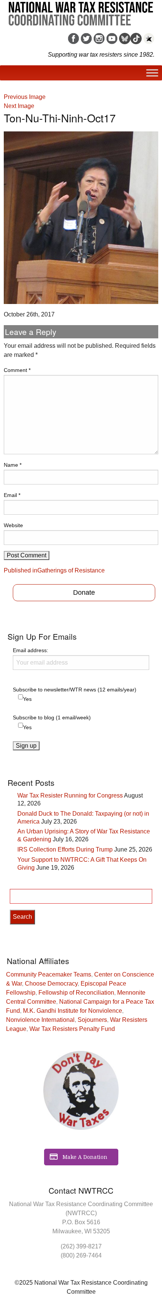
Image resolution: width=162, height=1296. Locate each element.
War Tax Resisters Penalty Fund (72, 1029)
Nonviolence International (40, 1020)
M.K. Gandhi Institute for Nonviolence (72, 1010)
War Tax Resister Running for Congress (70, 795)
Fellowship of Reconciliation (76, 992)
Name (12, 465)
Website (13, 525)
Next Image (19, 106)
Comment (17, 370)
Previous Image (25, 97)
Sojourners (92, 1020)
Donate (84, 592)
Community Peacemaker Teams (48, 974)
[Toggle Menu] (152, 73)
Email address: (30, 650)
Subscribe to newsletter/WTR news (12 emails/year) (74, 690)
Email (12, 495)
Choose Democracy (51, 983)
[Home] (81, 11)
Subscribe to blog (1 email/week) (52, 717)
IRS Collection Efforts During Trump (65, 849)
